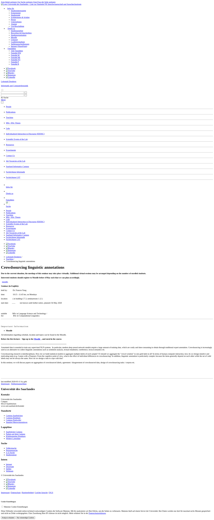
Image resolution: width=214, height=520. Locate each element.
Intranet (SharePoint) (19, 46)
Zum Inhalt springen (9, 2)
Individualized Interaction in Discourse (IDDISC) (25, 134)
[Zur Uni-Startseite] (23, 4)
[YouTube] (10, 71)
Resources (10, 145)
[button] (4, 98)
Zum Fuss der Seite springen (44, 2)
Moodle (14, 37)
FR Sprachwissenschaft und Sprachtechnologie (63, 4)
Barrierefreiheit (28, 493)
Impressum (5, 384)
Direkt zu (11, 28)
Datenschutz (16, 493)
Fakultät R (15, 64)
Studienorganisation (18, 35)
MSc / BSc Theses (13, 123)
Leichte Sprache (41, 493)
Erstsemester (16, 13)
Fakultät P (15, 62)
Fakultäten (12, 49)
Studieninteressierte (18, 11)
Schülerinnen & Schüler (20, 17)
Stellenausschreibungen (20, 44)
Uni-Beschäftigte (17, 26)
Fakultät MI (15, 57)
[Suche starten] (25, 92)
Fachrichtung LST (13, 177)
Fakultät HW (16, 53)
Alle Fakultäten (17, 51)
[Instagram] (11, 75)
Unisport (14, 40)
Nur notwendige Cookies (25, 518)
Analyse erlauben (8, 518)
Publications (10, 112)
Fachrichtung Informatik (15, 172)
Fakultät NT (15, 60)
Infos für (10, 8)
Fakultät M (15, 55)
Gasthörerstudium (18, 42)
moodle (5, 282)
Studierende (15, 15)
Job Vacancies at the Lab (15, 161)
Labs (8, 128)
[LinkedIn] (10, 77)
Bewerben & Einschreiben (21, 33)
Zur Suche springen (25, 2)
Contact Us (10, 156)
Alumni (14, 24)
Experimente (11, 150)
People (8, 107)
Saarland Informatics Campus (17, 166)
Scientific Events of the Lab (17, 139)
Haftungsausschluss (19, 384)
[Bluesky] (10, 73)
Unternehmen (16, 22)
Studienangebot (17, 31)
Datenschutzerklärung (97, 513)
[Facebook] (11, 68)
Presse (13, 20)
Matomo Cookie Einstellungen (16, 507)
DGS (51, 493)
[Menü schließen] (2, 102)
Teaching (9, 117)
